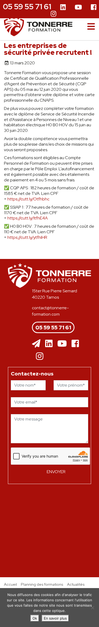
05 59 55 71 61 (27, 6)
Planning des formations (42, 584)
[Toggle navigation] (91, 26)
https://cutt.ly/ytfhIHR (27, 237)
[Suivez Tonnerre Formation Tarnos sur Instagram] (53, 13)
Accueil (10, 584)
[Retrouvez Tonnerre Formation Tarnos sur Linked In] (63, 7)
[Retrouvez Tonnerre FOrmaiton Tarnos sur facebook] (75, 343)
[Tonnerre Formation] (38, 26)
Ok (34, 618)
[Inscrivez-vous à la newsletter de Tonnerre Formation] (36, 343)
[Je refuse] (92, 607)
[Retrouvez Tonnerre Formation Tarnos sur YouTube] (78, 7)
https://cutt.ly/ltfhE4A (27, 218)
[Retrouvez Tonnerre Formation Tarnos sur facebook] (93, 7)
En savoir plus (55, 618)
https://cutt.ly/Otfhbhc (28, 199)
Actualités (75, 584)
